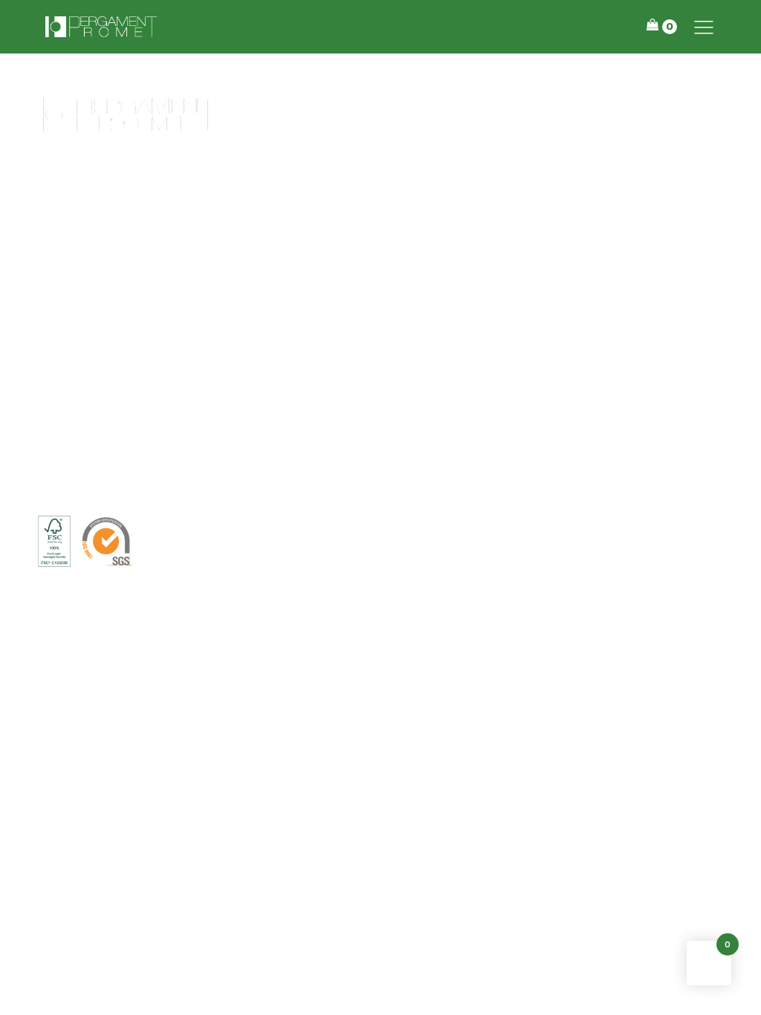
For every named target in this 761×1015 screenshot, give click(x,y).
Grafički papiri (380, 456)
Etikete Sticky (380, 219)
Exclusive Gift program (380, 320)
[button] (704, 27)
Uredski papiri (381, 185)
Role (380, 389)
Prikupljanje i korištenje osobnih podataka (252, 542)
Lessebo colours (380, 354)
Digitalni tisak (381, 422)
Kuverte (380, 287)
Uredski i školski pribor (380, 253)
